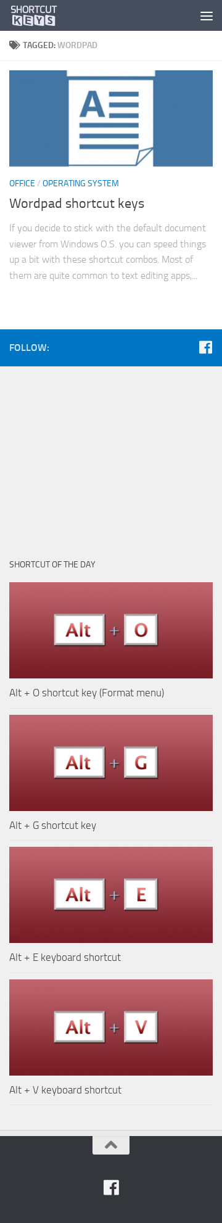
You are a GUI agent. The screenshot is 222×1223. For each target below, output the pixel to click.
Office (22, 183)
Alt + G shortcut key (52, 825)
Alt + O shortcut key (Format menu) (86, 692)
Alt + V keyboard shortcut (65, 1090)
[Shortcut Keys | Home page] (43, 15)
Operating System (81, 183)
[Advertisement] (111, 456)
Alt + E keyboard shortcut (65, 957)
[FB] (205, 347)
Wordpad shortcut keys (76, 204)
